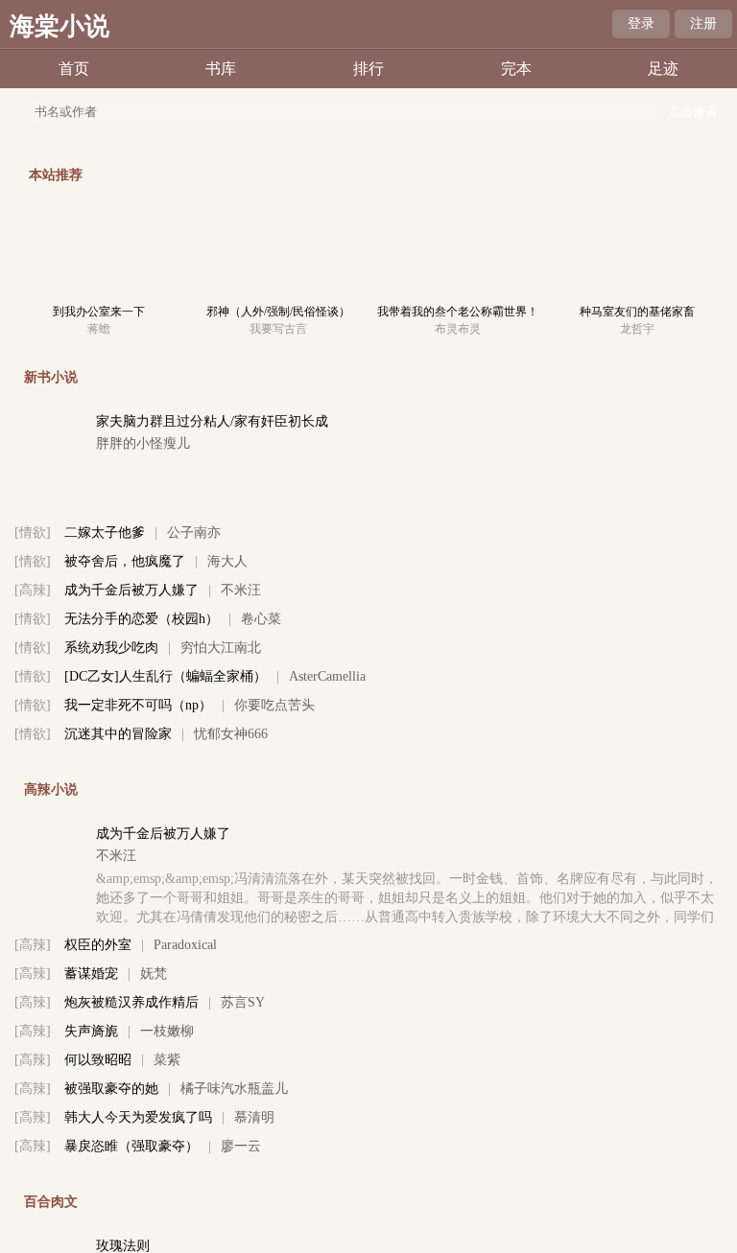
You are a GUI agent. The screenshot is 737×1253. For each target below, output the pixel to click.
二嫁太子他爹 (104, 532)
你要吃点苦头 (274, 705)
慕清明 (254, 1117)
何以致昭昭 (97, 1060)
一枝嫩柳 (167, 1031)
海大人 (227, 561)
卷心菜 (261, 619)
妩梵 (153, 973)
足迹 (663, 68)
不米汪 (241, 590)
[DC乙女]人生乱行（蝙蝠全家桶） (165, 676)
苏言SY (243, 1002)
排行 (368, 68)
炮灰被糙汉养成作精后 (131, 1002)
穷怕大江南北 (220, 647)
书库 (220, 68)
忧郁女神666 (231, 734)
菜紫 (167, 1060)
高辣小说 (51, 789)
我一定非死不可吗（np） (138, 705)
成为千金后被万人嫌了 (131, 590)
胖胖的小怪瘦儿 (143, 443)
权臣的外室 (97, 945)
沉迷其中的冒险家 (118, 734)
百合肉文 (51, 1202)
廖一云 (241, 1146)
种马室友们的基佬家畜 (637, 311)
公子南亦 (194, 532)
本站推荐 (56, 175)
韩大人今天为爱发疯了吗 (138, 1117)
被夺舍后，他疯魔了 (124, 561)
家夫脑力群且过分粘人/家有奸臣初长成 (212, 421)
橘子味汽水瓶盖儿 (234, 1088)
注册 (703, 23)
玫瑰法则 (123, 1246)
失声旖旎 (91, 1031)
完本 (516, 68)
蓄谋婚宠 (91, 973)
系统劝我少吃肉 (111, 647)
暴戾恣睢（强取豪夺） (131, 1146)
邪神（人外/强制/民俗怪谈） (278, 311)
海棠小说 (59, 26)
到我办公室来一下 (99, 311)
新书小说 (51, 377)
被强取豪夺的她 (111, 1088)
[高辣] (32, 590)
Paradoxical (185, 945)
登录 (641, 23)
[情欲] (32, 532)
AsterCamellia (327, 676)
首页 (74, 68)
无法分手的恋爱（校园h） (141, 619)
